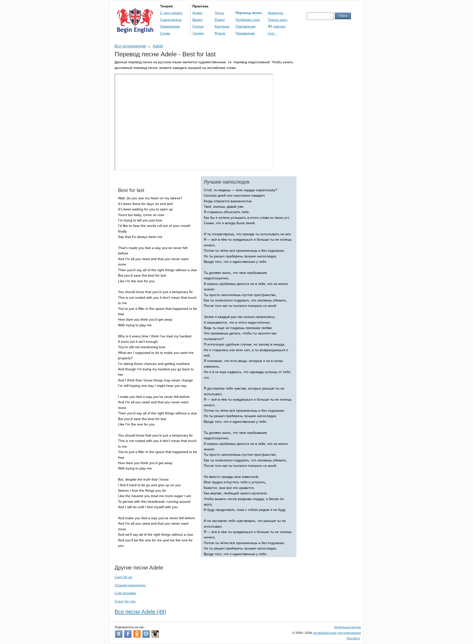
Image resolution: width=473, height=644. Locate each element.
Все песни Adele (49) (140, 612)
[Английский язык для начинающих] (135, 31)
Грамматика (170, 26)
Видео (197, 20)
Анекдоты (275, 13)
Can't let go (123, 577)
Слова (165, 33)
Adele (158, 46)
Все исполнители (130, 46)
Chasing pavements (130, 585)
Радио (220, 20)
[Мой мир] (146, 634)
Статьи (197, 26)
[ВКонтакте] (118, 634)
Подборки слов (248, 20)
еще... (273, 33)
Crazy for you (125, 601)
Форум (220, 33)
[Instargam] (155, 634)
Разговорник (245, 26)
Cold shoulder (125, 593)
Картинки (222, 26)
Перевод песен (249, 13)
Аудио (197, 13)
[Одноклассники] (137, 634)
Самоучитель (171, 20)
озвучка (279, 26)
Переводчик (245, 33)
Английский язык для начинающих (337, 633)
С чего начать (171, 13)
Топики (198, 33)
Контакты (353, 638)
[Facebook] (128, 634)
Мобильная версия (347, 627)
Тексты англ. (278, 20)
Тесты (219, 13)
